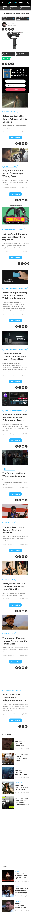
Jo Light (6, 131)
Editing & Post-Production (16, 410)
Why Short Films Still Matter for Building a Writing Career (12, 173)
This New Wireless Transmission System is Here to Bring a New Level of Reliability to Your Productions (14, 359)
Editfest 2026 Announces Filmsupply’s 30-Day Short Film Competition (22, 865)
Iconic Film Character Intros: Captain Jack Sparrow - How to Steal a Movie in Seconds (22, 851)
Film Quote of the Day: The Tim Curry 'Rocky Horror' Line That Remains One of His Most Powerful (15, 589)
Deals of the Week (11, 243)
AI (6, 8)
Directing (14, 8)
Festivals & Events (10, 697)
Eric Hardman (21, 853)
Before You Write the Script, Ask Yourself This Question (14, 119)
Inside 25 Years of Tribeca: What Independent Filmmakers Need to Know (13, 704)
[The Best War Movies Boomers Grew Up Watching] (15, 511)
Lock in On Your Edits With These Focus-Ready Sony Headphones (13, 237)
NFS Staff (5, 251)
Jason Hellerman (9, 487)
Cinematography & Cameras (14, 229)
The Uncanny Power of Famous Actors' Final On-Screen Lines (15, 641)
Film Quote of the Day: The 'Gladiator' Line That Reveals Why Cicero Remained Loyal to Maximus (22, 836)
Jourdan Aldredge (9, 314)
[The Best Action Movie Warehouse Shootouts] (15, 457)
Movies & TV (10, 469)
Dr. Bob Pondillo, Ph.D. (10, 187)
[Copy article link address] (12, 29)
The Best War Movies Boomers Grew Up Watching (13, 530)
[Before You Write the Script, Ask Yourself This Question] (15, 100)
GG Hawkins (5, 718)
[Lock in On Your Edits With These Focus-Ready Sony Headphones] (15, 216)
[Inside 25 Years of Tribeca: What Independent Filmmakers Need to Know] (15, 683)
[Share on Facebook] (3, 29)
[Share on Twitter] (6, 29)
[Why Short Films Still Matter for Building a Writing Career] (15, 154)
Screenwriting (26, 8)
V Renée (12, 23)
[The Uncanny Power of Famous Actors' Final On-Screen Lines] (15, 622)
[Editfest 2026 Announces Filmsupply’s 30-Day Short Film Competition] (8, 863)
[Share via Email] (9, 29)
